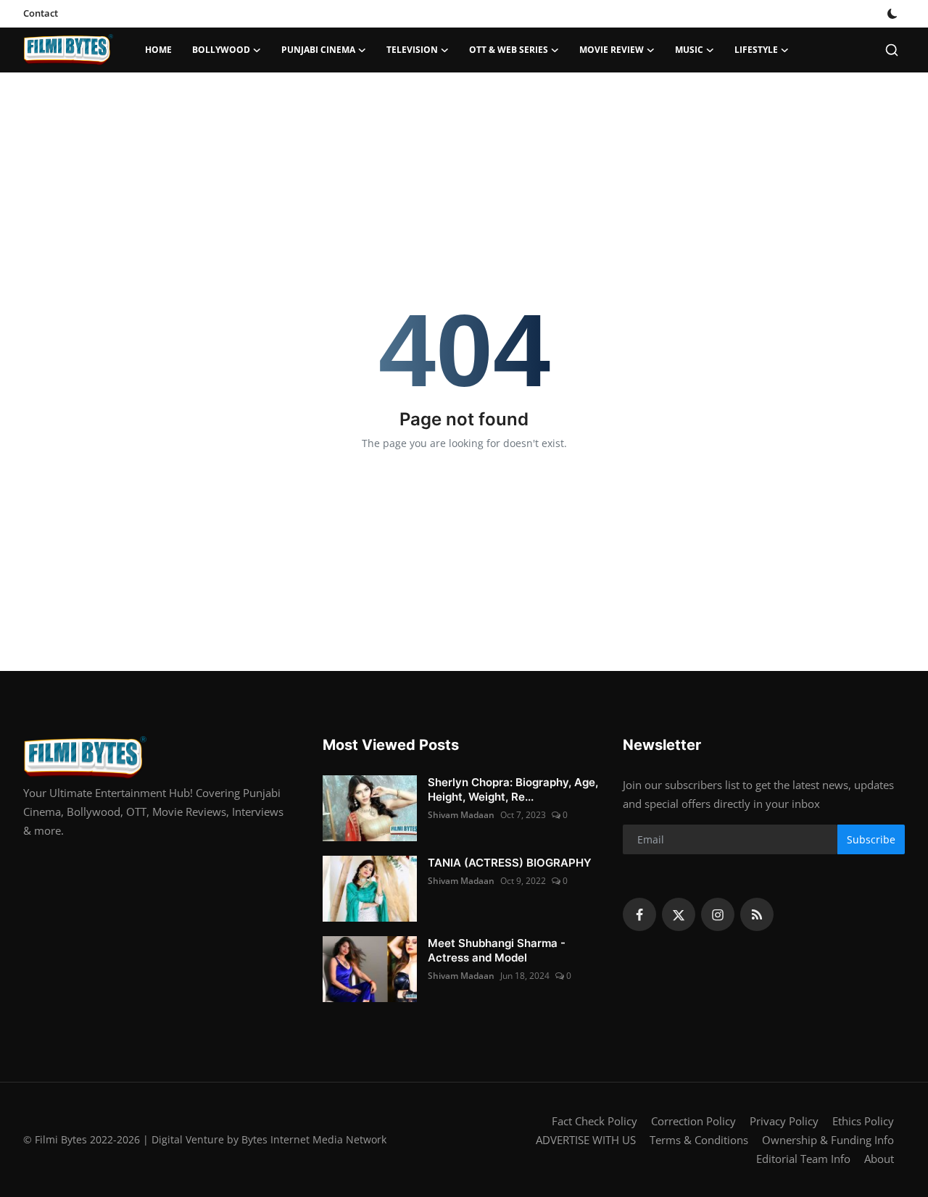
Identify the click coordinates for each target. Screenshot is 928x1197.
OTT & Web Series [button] (508, 49)
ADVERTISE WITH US (586, 1140)
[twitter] (678, 914)
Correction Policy (693, 1121)
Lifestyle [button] (756, 49)
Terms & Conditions (699, 1140)
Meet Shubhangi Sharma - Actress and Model (497, 950)
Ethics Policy (863, 1121)
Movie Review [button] (611, 49)
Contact (40, 13)
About (879, 1158)
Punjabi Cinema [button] (318, 49)
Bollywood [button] (221, 49)
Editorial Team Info (803, 1158)
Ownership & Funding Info (828, 1140)
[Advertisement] (464, 119)
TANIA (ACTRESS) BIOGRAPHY (510, 862)
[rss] (757, 914)
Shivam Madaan (461, 815)
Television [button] (412, 49)
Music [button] (689, 49)
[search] (892, 50)
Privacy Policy (784, 1121)
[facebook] (639, 914)
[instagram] (717, 914)
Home (158, 49)
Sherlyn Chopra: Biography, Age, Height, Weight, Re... (513, 789)
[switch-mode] (892, 14)
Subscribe (871, 839)
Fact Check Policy (594, 1121)
